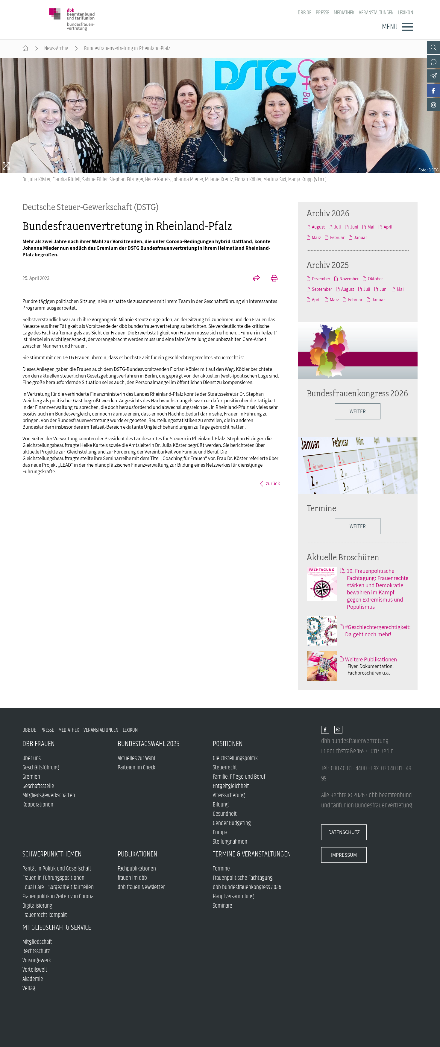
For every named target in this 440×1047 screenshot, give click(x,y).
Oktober (375, 278)
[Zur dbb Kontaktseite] (433, 61)
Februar (337, 237)
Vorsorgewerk (36, 960)
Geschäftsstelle (38, 786)
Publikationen (137, 854)
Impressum (344, 855)
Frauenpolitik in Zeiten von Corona (57, 896)
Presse (322, 12)
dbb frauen (38, 744)
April (388, 227)
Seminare (222, 906)
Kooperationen (37, 804)
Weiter (358, 526)
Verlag (28, 988)
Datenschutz (344, 832)
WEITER (358, 411)
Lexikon (405, 12)
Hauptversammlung (233, 896)
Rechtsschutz (36, 951)
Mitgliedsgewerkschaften (48, 795)
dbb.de (304, 12)
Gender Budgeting (232, 823)
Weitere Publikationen (371, 659)
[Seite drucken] (271, 279)
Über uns (31, 758)
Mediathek (344, 12)
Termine (321, 508)
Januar (360, 237)
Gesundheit (225, 814)
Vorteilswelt (34, 970)
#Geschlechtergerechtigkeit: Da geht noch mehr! (378, 630)
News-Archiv (56, 48)
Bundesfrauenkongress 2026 (357, 393)
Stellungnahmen (230, 842)
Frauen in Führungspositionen (53, 878)
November (349, 278)
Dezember (321, 278)
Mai (371, 227)
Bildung (221, 804)
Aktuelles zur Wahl (136, 758)
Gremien (31, 777)
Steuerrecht (225, 767)
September (322, 289)
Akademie (32, 979)
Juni (354, 227)
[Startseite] (25, 48)
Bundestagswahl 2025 (149, 744)
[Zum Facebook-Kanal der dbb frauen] (433, 90)
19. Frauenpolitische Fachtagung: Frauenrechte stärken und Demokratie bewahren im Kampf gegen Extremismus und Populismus (377, 588)
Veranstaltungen (376, 12)
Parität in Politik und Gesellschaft (56, 868)
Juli (337, 227)
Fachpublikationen (137, 868)
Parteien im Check (136, 767)
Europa (220, 832)
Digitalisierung (37, 906)
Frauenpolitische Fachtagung (243, 878)
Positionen (228, 744)
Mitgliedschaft (37, 942)
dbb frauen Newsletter (141, 887)
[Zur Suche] (433, 47)
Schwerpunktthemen (52, 854)
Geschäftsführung (40, 767)
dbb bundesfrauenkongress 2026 (247, 887)
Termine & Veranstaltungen (252, 854)
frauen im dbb (132, 878)
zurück (273, 483)
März (316, 237)
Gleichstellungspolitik (235, 758)
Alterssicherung (229, 795)
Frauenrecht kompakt (44, 915)
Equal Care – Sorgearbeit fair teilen (58, 887)
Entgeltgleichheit (231, 786)
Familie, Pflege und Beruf (239, 777)
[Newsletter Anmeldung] (433, 76)
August (318, 227)
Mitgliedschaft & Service (56, 927)
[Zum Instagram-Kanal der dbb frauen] (433, 104)
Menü (389, 27)
